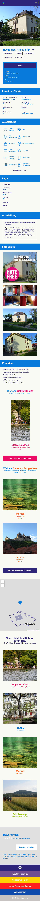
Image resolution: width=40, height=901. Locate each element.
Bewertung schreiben (26, 847)
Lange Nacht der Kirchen (20, 886)
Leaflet (29, 630)
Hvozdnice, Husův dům (16, 49)
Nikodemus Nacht (20, 880)
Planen (20, 65)
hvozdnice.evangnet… (11, 77)
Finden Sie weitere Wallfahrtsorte (20, 458)
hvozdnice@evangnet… (12, 73)
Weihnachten (20, 892)
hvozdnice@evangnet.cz (15, 377)
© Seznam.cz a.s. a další (35, 630)
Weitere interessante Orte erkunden (20, 570)
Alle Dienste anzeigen (19, 170)
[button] (20, 603)
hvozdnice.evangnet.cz (14, 380)
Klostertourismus (20, 874)
